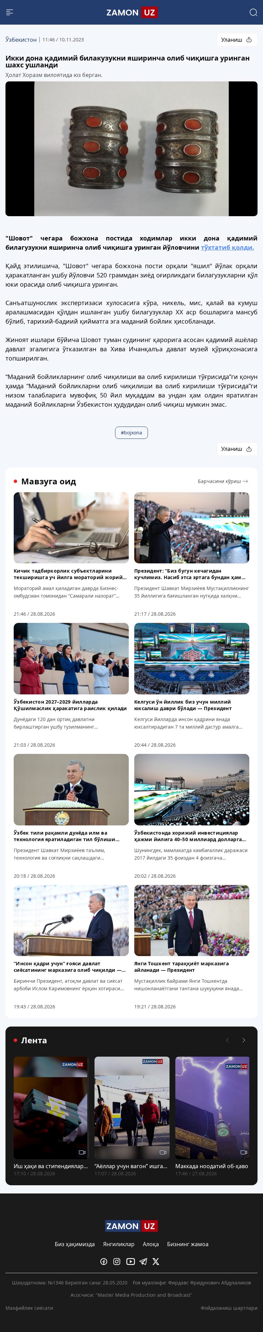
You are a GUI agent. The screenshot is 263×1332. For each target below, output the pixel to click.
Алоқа (151, 1244)
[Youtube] (131, 1261)
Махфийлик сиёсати (29, 1308)
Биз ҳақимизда (75, 1244)
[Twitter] (157, 1261)
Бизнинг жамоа (188, 1244)
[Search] (253, 12)
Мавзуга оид (48, 481)
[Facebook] (105, 1261)
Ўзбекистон (21, 39)
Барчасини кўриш (219, 481)
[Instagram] (118, 1261)
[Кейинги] (243, 1040)
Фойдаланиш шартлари (229, 1308)
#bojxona (131, 432)
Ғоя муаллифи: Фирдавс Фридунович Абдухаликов (192, 1282)
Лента (34, 1040)
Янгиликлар (119, 1244)
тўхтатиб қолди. (227, 247)
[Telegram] (144, 1261)
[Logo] (131, 12)
